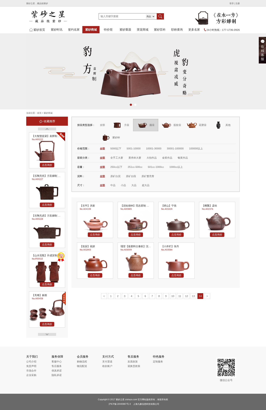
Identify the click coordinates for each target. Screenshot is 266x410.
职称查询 (177, 29)
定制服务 (158, 361)
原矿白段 (131, 176)
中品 (112, 185)
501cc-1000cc (156, 166)
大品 (133, 185)
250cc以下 (116, 166)
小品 (123, 185)
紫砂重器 (125, 29)
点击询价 (47, 164)
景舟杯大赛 (134, 157)
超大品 (145, 185)
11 (179, 296)
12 (186, 296)
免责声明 (31, 366)
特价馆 (108, 29)
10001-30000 (153, 148)
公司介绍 (31, 361)
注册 (237, 3)
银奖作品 (183, 157)
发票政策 (133, 361)
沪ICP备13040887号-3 (120, 404)
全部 (102, 125)
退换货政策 (134, 366)
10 (172, 296)
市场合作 (31, 370)
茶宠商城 (142, 29)
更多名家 (194, 29)
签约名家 (74, 29)
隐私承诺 (57, 375)
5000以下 (115, 148)
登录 (231, 3)
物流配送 (82, 366)
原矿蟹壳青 (148, 176)
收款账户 (107, 366)
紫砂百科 (160, 29)
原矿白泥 (115, 176)
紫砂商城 (91, 29)
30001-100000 (175, 148)
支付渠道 (107, 361)
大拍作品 (152, 157)
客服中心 (57, 361)
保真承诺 (57, 370)
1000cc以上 (176, 166)
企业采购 (31, 375)
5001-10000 (134, 148)
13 (193, 296)
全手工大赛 (116, 157)
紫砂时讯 (56, 29)
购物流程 (82, 361)
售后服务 (57, 366)
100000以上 (196, 148)
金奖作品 (167, 157)
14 (200, 296)
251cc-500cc (135, 166)
